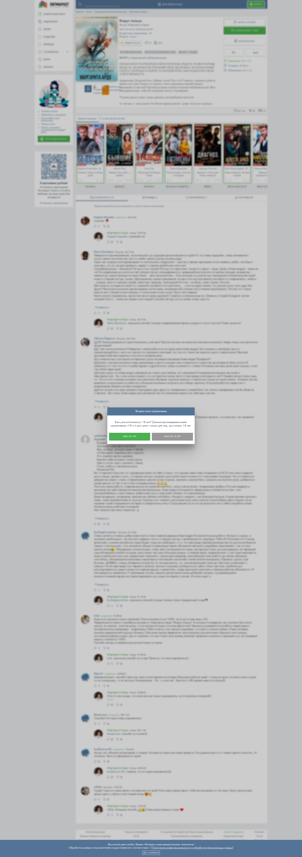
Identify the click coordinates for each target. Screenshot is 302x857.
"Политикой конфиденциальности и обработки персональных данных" (192, 847)
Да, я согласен (151, 853)
